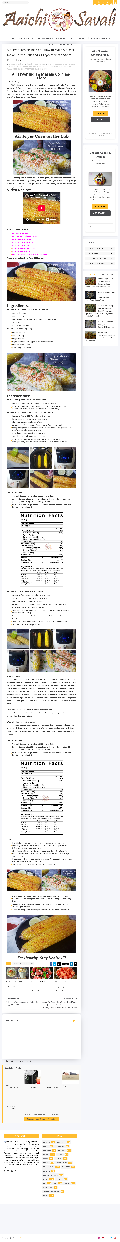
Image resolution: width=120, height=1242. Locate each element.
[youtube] (115, 2)
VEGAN (45, 1196)
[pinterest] (103, 2)
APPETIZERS (59, 64)
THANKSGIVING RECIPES (51, 1191)
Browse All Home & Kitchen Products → (42, 1119)
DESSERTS (58, 1159)
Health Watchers (64, 38)
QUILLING (59, 1179)
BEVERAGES (47, 1150)
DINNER (46, 1163)
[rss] (107, 2)
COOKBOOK (11, 66)
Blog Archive (107, 274)
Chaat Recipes (70, 64)
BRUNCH (46, 1154)
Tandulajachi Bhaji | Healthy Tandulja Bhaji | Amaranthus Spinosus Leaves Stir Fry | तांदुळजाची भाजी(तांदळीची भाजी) (99, 310)
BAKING (46, 1146)
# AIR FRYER (17, 964)
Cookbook (22, 38)
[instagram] (99, 2)
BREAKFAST (62, 1150)
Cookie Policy (66, 44)
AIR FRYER (51, 64)
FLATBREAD (66, 1167)
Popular (92, 274)
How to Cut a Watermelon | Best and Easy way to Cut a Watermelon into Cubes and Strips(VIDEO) (64, 984)
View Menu (100, 113)
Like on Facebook (94, 253)
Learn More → (100, 120)
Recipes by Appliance (41, 38)
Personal (51, 44)
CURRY (45, 1159)
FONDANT (46, 1171)
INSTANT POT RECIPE (50, 1175)
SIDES (15, 69)
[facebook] (95, 2)
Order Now (100, 206)
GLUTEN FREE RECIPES (24, 66)
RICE (44, 1183)
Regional (80, 38)
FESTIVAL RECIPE (48, 1167)
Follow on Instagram (96, 263)
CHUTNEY (60, 1154)
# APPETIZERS (28, 964)
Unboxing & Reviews (99, 38)
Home (12, 38)
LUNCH (45, 1179)
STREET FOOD (29, 69)
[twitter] (111, 2)
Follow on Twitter (95, 248)
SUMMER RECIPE (41, 69)
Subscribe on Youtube (96, 258)
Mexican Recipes (52, 66)
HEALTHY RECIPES (39, 66)
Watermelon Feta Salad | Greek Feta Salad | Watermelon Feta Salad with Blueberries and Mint (40, 984)
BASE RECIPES (60, 1146)
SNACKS (21, 69)
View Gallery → (100, 213)
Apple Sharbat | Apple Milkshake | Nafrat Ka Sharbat (17, 982)
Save (66, 964)
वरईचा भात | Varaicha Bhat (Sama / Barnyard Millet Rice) (106, 324)
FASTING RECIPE (61, 1163)
